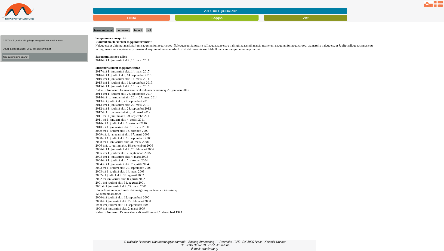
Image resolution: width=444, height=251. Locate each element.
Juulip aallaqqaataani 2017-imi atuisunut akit (27, 48)
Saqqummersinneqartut (15, 57)
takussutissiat (103, 30)
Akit (305, 18)
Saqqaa (217, 18)
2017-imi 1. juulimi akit (220, 11)
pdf (149, 30)
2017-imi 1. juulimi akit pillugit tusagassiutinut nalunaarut (33, 40)
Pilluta (131, 18)
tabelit (138, 30)
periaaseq (123, 30)
